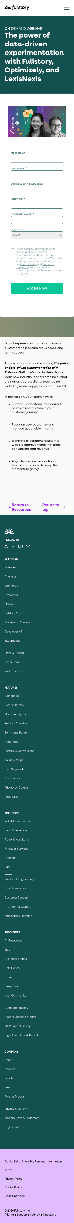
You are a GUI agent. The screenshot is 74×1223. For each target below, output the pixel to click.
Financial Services (16, 849)
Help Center (12, 968)
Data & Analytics (15, 888)
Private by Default (16, 787)
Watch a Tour (13, 671)
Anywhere (11, 595)
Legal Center (13, 1127)
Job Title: (18, 199)
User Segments (14, 769)
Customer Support (16, 897)
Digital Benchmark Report (21, 1035)
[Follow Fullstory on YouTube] (20, 546)
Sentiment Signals (16, 732)
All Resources (13, 940)
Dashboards (12, 778)
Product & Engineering (19, 879)
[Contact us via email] (28, 546)
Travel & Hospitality (17, 839)
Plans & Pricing (14, 653)
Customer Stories (16, 959)
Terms (8, 1170)
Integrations (12, 641)
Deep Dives (12, 986)
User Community (15, 995)
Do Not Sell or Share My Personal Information (33, 1161)
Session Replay (14, 705)
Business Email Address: (28, 184)
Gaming (10, 858)
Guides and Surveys (17, 622)
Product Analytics (16, 723)
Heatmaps (11, 742)
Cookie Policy (13, 1187)
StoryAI (9, 604)
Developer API (14, 631)
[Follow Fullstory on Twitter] (7, 546)
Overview (11, 567)
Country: (18, 230)
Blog (7, 950)
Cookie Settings (15, 1196)
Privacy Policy (28, 265)
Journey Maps (14, 760)
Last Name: (19, 168)
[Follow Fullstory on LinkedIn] (13, 546)
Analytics (11, 576)
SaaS (8, 867)
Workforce (11, 586)
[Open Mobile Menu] (66, 8)
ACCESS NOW (37, 288)
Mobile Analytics (15, 714)
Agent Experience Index (20, 1017)
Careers (10, 1069)
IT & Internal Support (18, 907)
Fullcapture (12, 696)
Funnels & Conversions (19, 751)
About (8, 1060)
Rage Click (11, 797)
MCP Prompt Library (18, 1026)
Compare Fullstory (16, 1008)
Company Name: (22, 214)
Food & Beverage (16, 830)
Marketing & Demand (18, 916)
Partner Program (15, 1096)
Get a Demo (12, 662)
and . (39, 261)
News (8, 1087)
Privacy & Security (16, 1109)
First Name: (19, 153)
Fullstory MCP (13, 613)
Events (9, 1078)
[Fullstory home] (17, 8)
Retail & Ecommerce (18, 821)
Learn (8, 977)
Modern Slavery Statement (22, 1118)
